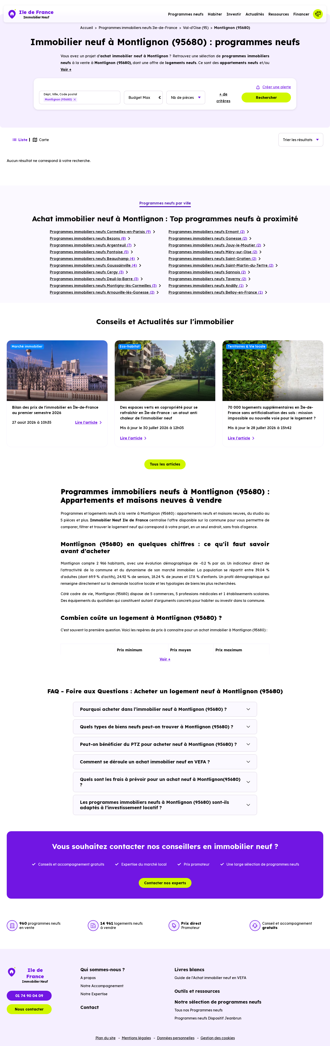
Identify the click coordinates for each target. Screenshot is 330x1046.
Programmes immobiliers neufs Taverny (207, 279)
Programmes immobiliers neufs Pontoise (89, 252)
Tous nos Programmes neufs (198, 1010)
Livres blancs (189, 969)
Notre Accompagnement (101, 986)
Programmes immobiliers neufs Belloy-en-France (216, 292)
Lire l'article (86, 422)
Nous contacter (29, 1009)
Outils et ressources (197, 991)
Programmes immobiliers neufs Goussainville (93, 265)
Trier (297, 139)
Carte (44, 139)
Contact (89, 1007)
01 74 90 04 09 (29, 995)
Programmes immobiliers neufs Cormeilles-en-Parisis (100, 231)
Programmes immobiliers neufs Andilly (206, 285)
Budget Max (139, 97)
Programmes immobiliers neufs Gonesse (208, 238)
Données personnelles (175, 1038)
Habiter (215, 14)
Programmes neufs (185, 14)
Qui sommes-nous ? (102, 969)
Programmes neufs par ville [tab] (165, 203)
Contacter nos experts (165, 883)
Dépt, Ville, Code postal (60, 94)
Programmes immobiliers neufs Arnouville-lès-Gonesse (102, 292)
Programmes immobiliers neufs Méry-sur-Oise (213, 252)
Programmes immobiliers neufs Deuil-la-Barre (94, 279)
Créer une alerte (276, 87)
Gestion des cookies (217, 1038)
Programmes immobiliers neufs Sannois (207, 272)
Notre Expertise (94, 994)
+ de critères (223, 97)
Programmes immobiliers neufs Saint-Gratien (212, 258)
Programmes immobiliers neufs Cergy (87, 272)
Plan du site (105, 1038)
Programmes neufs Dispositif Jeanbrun (207, 1018)
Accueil (86, 27)
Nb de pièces (182, 97)
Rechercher (266, 97)
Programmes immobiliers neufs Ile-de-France (138, 27)
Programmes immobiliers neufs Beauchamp (92, 258)
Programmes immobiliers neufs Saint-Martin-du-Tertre (221, 265)
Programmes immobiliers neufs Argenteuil (91, 245)
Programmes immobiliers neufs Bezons (88, 238)
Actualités (255, 14)
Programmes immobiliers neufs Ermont (207, 231)
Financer (301, 14)
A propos (88, 977)
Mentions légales (136, 1038)
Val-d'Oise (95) (196, 27)
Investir (234, 14)
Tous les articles (165, 464)
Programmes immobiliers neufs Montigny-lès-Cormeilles (103, 285)
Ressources (278, 14)
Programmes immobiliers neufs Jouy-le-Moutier (215, 245)
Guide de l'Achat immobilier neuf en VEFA (210, 977)
